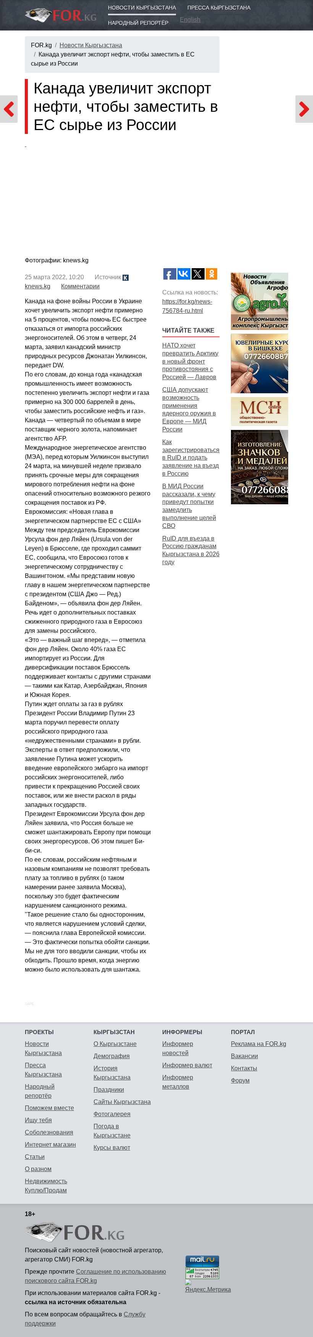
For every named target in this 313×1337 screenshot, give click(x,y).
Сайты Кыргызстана (122, 1102)
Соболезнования (49, 1132)
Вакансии (244, 1056)
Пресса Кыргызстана (218, 8)
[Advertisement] (190, 688)
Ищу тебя (38, 1120)
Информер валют (187, 1065)
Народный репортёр (138, 23)
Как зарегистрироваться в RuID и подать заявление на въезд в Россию (190, 458)
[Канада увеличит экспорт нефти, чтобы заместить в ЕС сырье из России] (122, 197)
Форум (240, 1080)
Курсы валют (112, 1147)
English (190, 19)
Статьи (35, 1157)
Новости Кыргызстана (142, 8)
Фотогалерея (112, 1114)
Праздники (109, 1089)
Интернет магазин (50, 1144)
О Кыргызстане (115, 1044)
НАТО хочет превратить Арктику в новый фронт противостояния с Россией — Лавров (190, 361)
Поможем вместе (49, 1108)
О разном (38, 1169)
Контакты (244, 1068)
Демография (112, 1056)
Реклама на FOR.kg (258, 1044)
